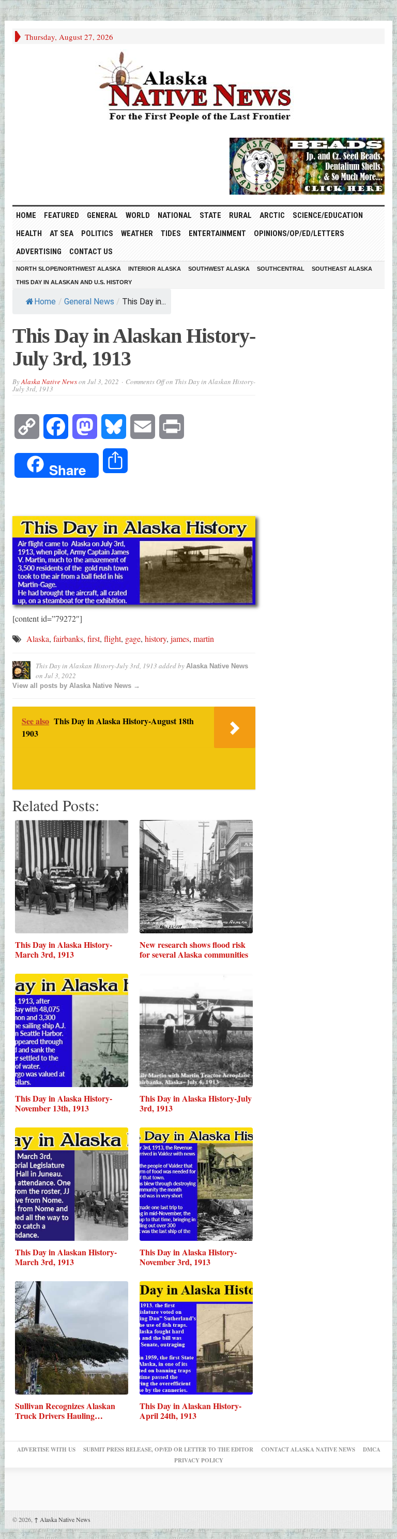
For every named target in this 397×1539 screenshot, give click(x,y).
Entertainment (217, 233)
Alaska (37, 638)
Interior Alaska (154, 269)
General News (89, 301)
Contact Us (91, 251)
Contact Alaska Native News (308, 1449)
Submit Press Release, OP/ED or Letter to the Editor (168, 1449)
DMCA (371, 1449)
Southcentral (280, 269)
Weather (137, 233)
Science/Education (328, 215)
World (138, 215)
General (102, 215)
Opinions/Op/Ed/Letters (299, 233)
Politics (97, 233)
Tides (171, 233)
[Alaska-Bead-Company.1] (307, 164)
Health (29, 233)
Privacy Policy (198, 1460)
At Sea (61, 233)
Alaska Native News (49, 381)
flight (112, 638)
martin (203, 638)
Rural (240, 215)
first (93, 638)
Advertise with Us (46, 1449)
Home (45, 301)
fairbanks (68, 638)
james (180, 638)
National (175, 215)
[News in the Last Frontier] (198, 88)
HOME (26, 215)
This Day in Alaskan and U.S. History (74, 282)
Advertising (39, 251)
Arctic (272, 215)
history (155, 638)
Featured (61, 215)
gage (133, 638)
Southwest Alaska (219, 269)
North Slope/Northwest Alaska (68, 269)
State (210, 215)
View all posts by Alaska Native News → (76, 686)
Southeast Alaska (342, 269)
